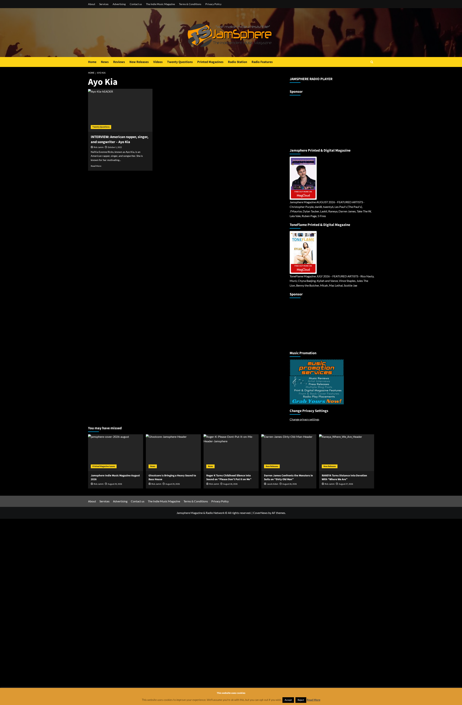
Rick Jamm (99, 147)
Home (92, 62)
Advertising (119, 4)
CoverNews (260, 512)
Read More (96, 166)
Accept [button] (288, 700)
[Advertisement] (312, 120)
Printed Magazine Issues (103, 466)
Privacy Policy (213, 4)
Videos (158, 62)
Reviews (119, 62)
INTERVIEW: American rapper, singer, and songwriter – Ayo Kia (119, 139)
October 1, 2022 (115, 147)
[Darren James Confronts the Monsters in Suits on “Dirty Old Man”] (288, 452)
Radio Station (237, 62)
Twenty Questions (180, 62)
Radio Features (262, 62)
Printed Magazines (210, 62)
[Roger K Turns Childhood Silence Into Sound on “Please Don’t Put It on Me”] (231, 452)
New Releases (139, 62)
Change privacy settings (304, 419)
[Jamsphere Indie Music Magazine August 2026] (115, 452)
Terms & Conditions (190, 4)
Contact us (136, 4)
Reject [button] (301, 700)
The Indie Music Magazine (160, 4)
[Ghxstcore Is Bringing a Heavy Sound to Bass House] (173, 452)
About (91, 4)
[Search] (372, 62)
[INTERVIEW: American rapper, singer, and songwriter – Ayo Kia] (120, 110)
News (105, 62)
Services (103, 4)
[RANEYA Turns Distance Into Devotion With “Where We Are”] (346, 452)
